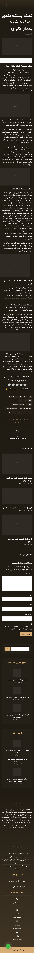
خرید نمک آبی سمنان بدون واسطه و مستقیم (16, 867)
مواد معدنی (10, 356)
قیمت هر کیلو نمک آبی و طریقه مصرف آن (17, 716)
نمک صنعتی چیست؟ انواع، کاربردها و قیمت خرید (17, 780)
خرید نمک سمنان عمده (17, 886)
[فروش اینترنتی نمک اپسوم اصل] (17, 690)
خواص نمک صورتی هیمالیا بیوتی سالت (17, 751)
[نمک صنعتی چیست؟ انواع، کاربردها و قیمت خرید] (17, 772)
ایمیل (30, 604)
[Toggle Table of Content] (28, 60)
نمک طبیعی (23, 122)
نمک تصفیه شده (26, 120)
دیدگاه (29, 574)
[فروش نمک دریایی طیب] (17, 673)
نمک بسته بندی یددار (11, 408)
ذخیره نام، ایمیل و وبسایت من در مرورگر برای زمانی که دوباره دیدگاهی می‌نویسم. (17, 627)
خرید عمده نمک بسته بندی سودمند (17, 760)
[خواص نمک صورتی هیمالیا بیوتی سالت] (17, 743)
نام (31, 595)
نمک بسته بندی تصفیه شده (20, 404)
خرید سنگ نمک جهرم (17, 881)
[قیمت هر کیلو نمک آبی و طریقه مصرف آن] (17, 708)
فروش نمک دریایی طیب (17, 680)
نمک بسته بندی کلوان (25, 408)
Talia (25, 397)
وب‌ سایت (28, 614)
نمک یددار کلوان (23, 401)
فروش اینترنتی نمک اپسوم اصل (17, 697)
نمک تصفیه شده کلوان (25, 412)
